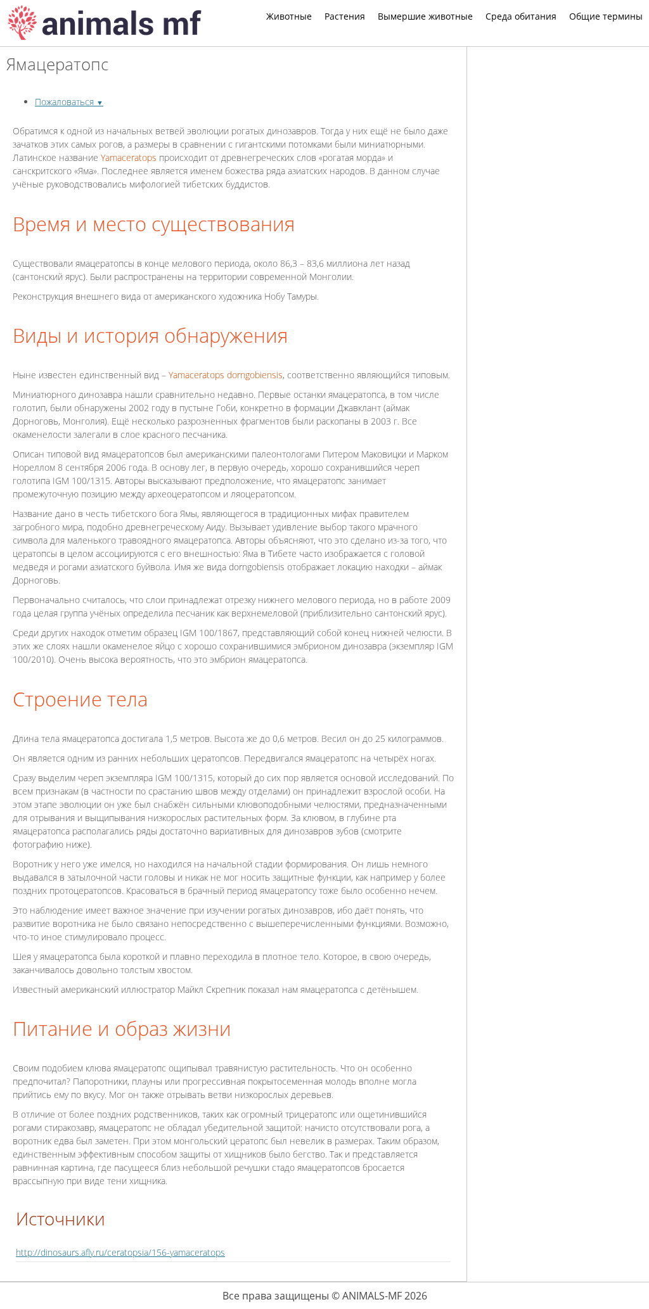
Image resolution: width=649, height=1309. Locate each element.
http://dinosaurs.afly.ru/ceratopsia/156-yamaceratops (120, 1252)
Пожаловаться (69, 102)
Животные (289, 16)
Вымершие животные (425, 16)
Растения (344, 16)
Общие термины (606, 16)
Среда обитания (520, 16)
